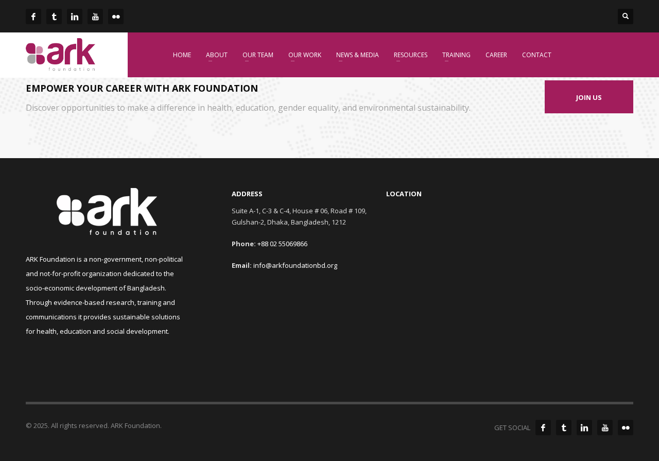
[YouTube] (605, 427)
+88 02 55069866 (282, 243)
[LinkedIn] (584, 427)
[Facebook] (543, 427)
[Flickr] (625, 427)
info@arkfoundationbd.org (295, 265)
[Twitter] (563, 427)
